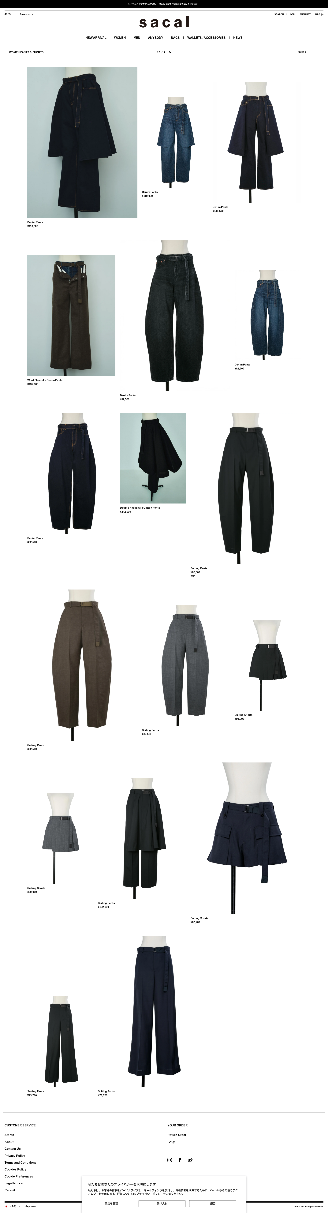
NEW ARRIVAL (96, 37)
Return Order (176, 1134)
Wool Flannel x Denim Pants (44, 380)
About (9, 1142)
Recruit (10, 1190)
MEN (137, 37)
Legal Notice (14, 1183)
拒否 (212, 1203)
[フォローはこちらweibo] (190, 1160)
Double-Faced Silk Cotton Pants (140, 507)
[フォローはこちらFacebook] (180, 1160)
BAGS (175, 37)
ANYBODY (155, 37)
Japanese (25, 14)
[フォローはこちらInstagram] (169, 1160)
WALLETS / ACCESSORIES (206, 37)
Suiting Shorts (243, 714)
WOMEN (120, 37)
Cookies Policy (15, 1169)
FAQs (171, 1142)
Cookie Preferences (19, 1176)
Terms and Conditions (20, 1162)
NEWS (237, 37)
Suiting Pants (199, 568)
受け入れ (162, 1203)
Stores (9, 1134)
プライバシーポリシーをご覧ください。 (160, 1193)
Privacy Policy (15, 1155)
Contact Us (13, 1148)
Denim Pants (35, 222)
